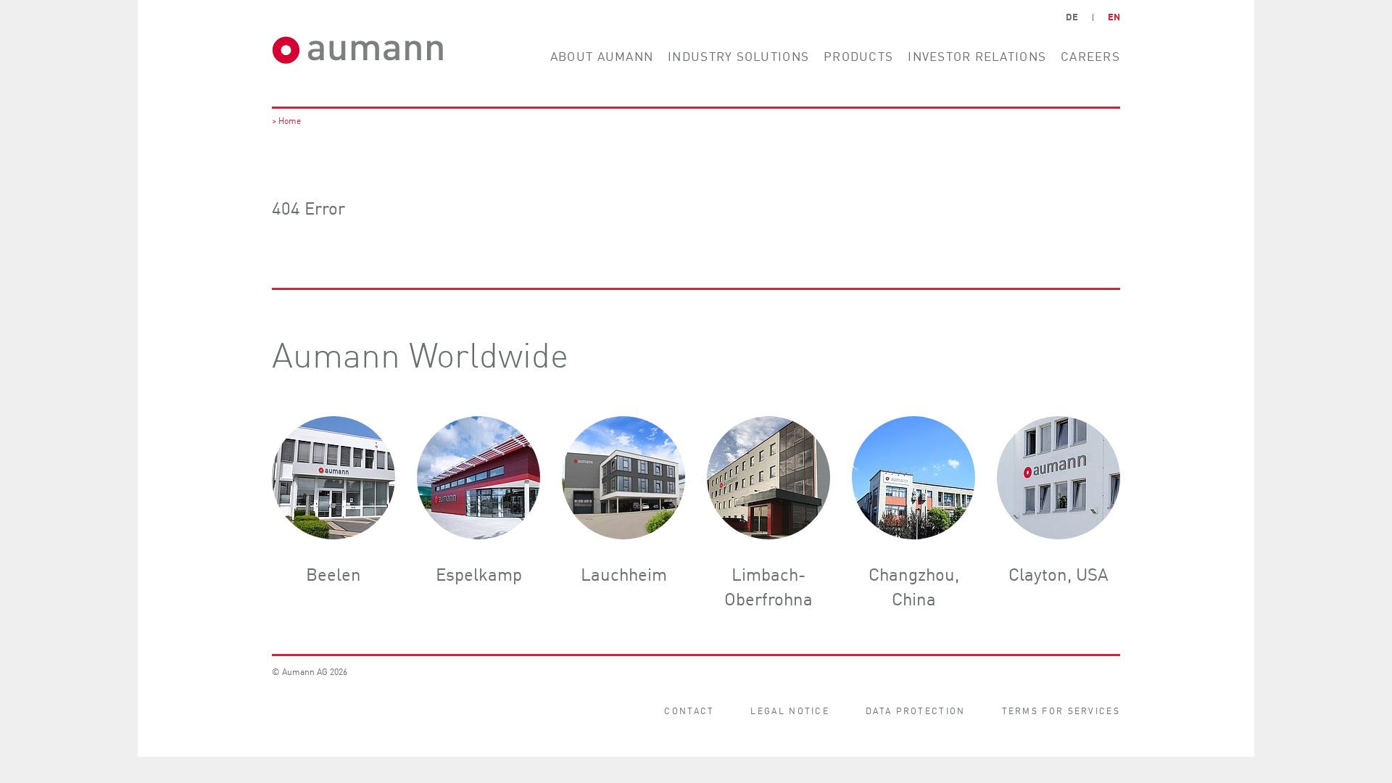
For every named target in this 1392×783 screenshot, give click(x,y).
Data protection (916, 710)
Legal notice (789, 710)
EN (1114, 16)
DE (1072, 16)
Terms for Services (1061, 710)
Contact (689, 710)
